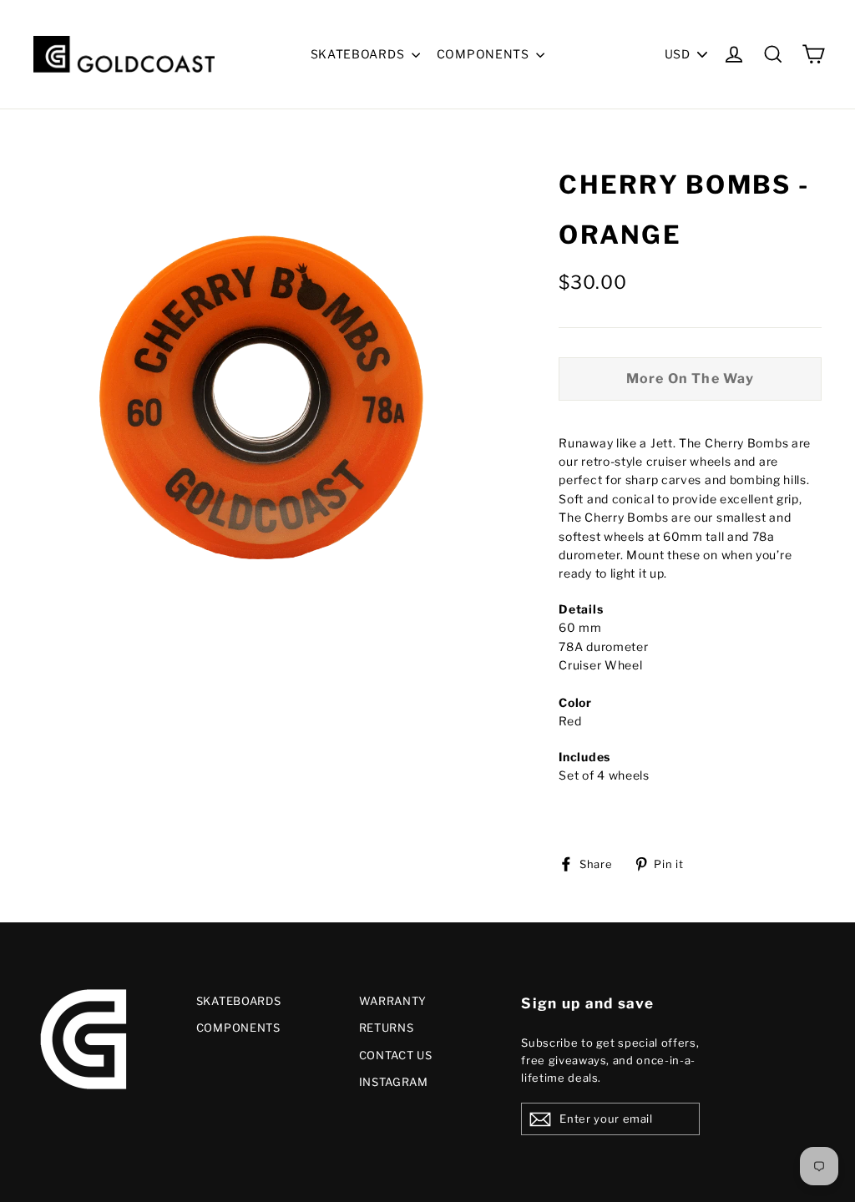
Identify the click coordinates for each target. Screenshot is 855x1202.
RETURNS (386, 1027)
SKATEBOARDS (359, 54)
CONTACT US (396, 1055)
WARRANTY (393, 1001)
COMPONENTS (485, 54)
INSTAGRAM (393, 1081)
